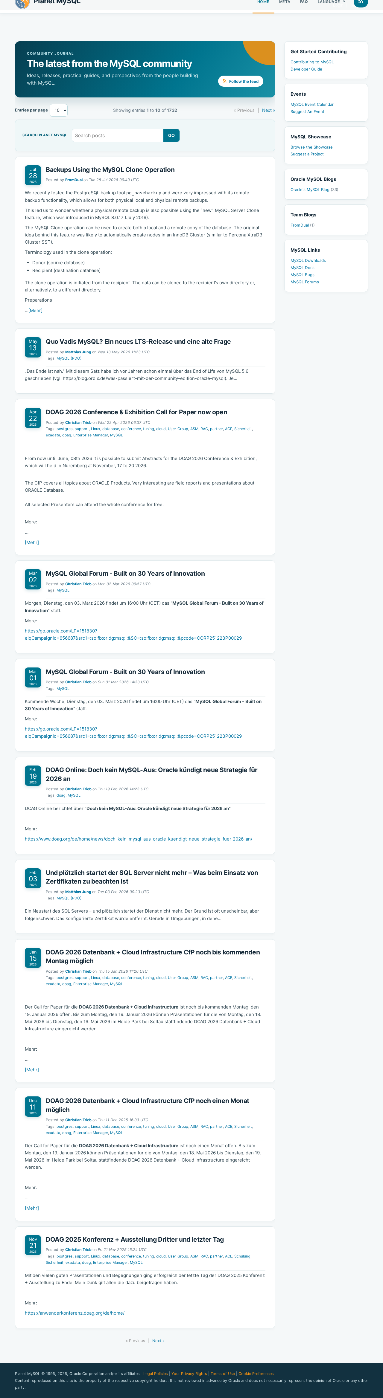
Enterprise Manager (90, 435)
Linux (95, 429)
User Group (178, 429)
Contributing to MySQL (312, 61)
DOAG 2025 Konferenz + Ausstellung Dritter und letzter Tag (135, 1239)
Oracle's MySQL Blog (314, 189)
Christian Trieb (78, 422)
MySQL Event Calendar (312, 104)
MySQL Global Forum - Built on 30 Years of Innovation (125, 573)
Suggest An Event (307, 111)
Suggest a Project (307, 154)
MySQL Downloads (308, 260)
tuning (148, 429)
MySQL (116, 435)
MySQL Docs (302, 267)
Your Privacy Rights (189, 1373)
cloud (161, 429)
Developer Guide (306, 69)
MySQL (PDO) (69, 358)
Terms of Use (223, 1373)
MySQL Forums (305, 281)
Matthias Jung (78, 352)
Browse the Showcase (312, 147)
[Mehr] (35, 310)
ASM (194, 429)
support (82, 429)
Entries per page (31, 110)
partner (216, 429)
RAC (204, 429)
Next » (268, 110)
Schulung (242, 1256)
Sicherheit (243, 429)
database (110, 429)
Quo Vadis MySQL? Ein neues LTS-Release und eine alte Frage (138, 341)
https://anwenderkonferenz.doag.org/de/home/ (74, 1313)
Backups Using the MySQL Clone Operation (110, 169)
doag (66, 435)
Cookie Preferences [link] (256, 1373)
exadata (53, 435)
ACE (228, 429)
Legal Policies (155, 1373)
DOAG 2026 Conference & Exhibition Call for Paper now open (136, 412)
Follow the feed (243, 81)
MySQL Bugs (302, 274)
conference (131, 429)
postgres (65, 429)
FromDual (74, 180)
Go (171, 135)
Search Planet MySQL (44, 135)
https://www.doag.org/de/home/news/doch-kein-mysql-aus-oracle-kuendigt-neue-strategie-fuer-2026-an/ (138, 839)
